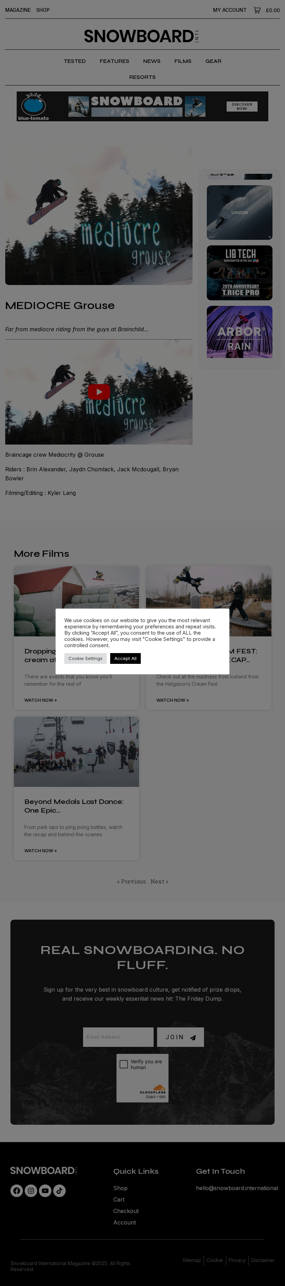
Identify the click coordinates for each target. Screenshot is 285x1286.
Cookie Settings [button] (85, 658)
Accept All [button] (125, 658)
